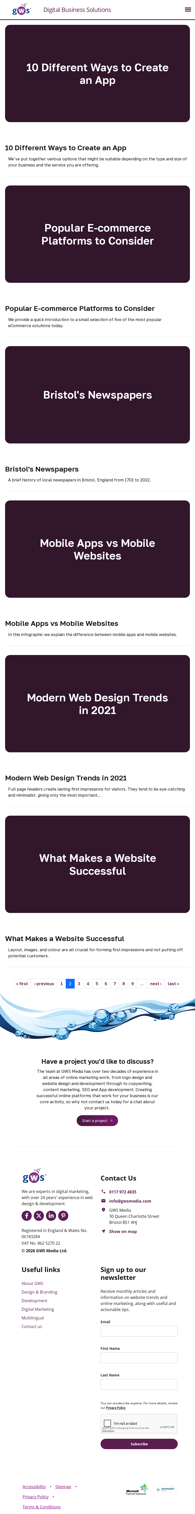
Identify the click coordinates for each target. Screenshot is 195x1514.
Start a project (94, 1120)
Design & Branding (39, 1292)
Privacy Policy (35, 1497)
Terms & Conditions (42, 1507)
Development (34, 1300)
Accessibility (34, 1486)
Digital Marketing (38, 1309)
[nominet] (165, 1490)
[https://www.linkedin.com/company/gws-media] (52, 1216)
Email (105, 1321)
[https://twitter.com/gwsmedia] (40, 1216)
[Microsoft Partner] (137, 1490)
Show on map (123, 1231)
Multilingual (33, 1318)
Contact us (32, 1326)
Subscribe (139, 1444)
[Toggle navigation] (188, 10)
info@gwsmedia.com (130, 1201)
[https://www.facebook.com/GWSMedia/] (28, 1216)
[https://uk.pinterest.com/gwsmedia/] (64, 1216)
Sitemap (63, 1486)
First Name (110, 1348)
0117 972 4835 (122, 1192)
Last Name (110, 1375)
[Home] (18, 8)
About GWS (32, 1283)
